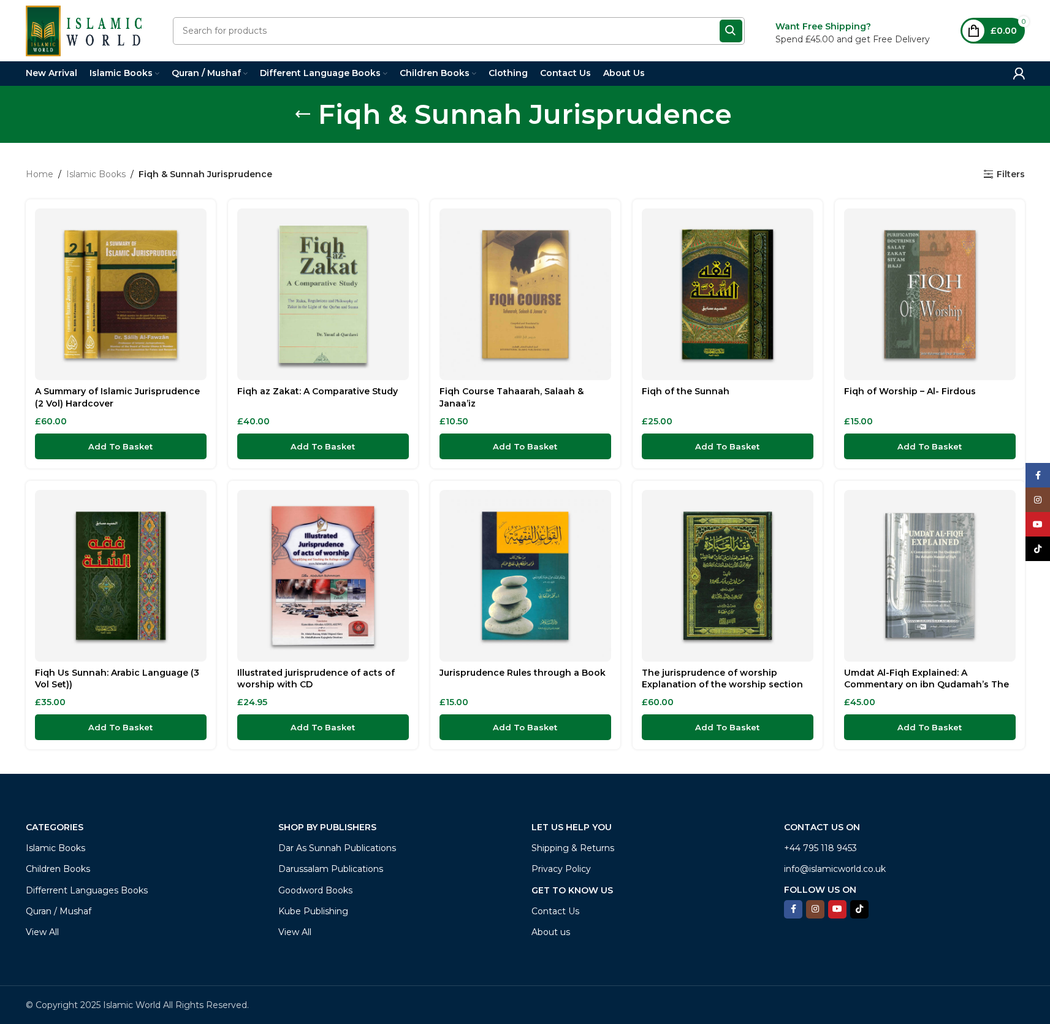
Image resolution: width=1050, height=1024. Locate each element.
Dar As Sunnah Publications (337, 848)
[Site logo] (84, 30)
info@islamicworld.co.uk (835, 868)
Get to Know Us (572, 890)
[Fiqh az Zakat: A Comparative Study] (323, 294)
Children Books (58, 868)
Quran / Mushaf (58, 911)
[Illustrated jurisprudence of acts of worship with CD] (323, 576)
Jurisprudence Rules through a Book (522, 672)
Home (39, 174)
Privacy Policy (561, 868)
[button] (121, 446)
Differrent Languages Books (87, 890)
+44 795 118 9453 (820, 848)
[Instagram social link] (815, 909)
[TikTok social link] (859, 909)
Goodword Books (315, 890)
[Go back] (302, 114)
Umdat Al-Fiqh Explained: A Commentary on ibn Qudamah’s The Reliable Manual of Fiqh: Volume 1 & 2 (927, 684)
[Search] (731, 31)
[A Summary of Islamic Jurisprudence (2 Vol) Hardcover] (121, 294)
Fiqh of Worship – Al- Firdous (910, 391)
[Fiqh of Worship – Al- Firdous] (930, 294)
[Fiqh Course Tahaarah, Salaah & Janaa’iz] (525, 294)
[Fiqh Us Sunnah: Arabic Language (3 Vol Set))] (121, 576)
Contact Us (555, 911)
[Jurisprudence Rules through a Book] (525, 576)
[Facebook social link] (793, 909)
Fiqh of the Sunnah (685, 391)
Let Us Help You (571, 827)
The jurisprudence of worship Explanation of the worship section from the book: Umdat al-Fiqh (722, 684)
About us (550, 932)
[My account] (1018, 73)
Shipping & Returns (572, 848)
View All (42, 932)
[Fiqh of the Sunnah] (727, 294)
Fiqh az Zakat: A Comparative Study (317, 391)
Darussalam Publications (330, 868)
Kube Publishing (313, 911)
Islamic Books (96, 174)
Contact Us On (822, 827)
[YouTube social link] (837, 909)
